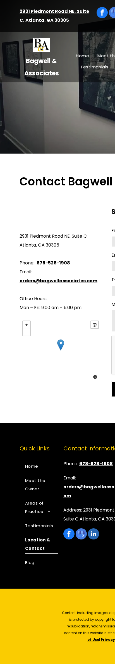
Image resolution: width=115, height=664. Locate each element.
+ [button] (26, 324)
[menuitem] (82, 55)
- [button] (26, 332)
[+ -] (61, 350)
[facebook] (102, 13)
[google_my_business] (81, 534)
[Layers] (94, 324)
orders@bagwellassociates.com (58, 281)
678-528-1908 (53, 263)
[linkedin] (93, 534)
